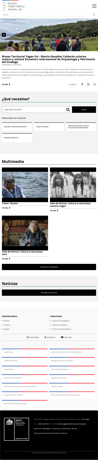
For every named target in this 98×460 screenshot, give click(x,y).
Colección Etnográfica (60, 321)
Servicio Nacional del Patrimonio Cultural (50, 433)
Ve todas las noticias (49, 292)
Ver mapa (85, 419)
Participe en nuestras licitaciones (62, 361)
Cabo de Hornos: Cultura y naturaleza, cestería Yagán (70, 204)
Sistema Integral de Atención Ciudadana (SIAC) (66, 352)
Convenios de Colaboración (13, 378)
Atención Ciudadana (42, 428)
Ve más (6, 84)
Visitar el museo (42, 127)
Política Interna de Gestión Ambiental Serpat (65, 395)
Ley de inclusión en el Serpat (13, 395)
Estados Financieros (10, 361)
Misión (6, 321)
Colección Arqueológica (61, 329)
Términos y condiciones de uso (64, 428)
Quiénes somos (9, 316)
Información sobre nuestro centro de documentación (78, 127)
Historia (7, 325)
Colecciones (56, 316)
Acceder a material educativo (15, 127)
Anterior (4, 35)
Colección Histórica (60, 325)
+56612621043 (43, 424)
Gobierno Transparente (59, 378)
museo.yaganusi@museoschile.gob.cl (72, 424)
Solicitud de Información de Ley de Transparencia (20, 386)
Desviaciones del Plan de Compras (15, 403)
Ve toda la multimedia (49, 267)
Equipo (7, 329)
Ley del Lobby (8, 352)
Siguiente (94, 35)
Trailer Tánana (10, 203)
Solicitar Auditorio (11, 138)
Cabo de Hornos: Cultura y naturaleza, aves (22, 253)
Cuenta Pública (9, 369)
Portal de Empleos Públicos (60, 369)
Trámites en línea (57, 386)
